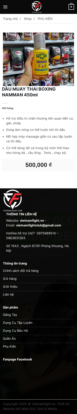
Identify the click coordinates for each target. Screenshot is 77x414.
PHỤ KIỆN (45, 19)
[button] (5, 7)
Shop (28, 19)
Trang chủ (10, 19)
